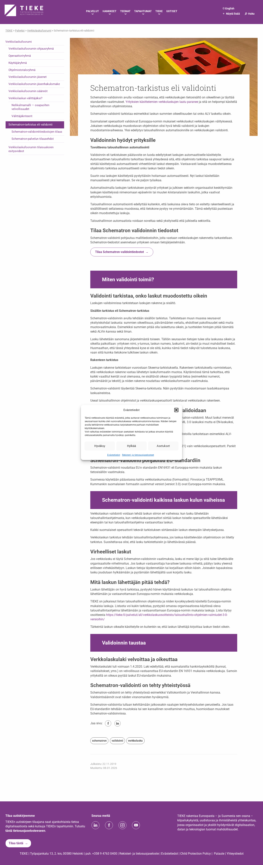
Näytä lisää (231, 13)
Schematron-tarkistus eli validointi (30, 124)
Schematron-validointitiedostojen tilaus (37, 131)
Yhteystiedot (235, 853)
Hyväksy (99, 446)
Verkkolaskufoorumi (18, 41)
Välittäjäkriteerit (22, 116)
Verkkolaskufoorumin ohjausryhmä (31, 48)
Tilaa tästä (16, 843)
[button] (176, 410)
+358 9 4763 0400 (104, 853)
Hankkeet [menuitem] (109, 11)
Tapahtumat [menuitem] (143, 11)
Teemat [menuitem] (125, 11)
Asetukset (163, 446)
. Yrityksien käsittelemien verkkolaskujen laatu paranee (161, 102)
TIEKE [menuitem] (159, 11)
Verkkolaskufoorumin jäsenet (27, 77)
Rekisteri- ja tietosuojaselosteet (138, 454)
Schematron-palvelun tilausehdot (33, 139)
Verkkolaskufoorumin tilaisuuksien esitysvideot (31, 149)
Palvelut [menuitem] (92, 11)
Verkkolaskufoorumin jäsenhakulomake (34, 84)
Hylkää (131, 446)
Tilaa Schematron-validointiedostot (119, 252)
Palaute (219, 853)
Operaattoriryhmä (19, 55)
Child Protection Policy (195, 853)
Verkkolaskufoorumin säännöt (28, 91)
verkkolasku (135, 740)
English (229, 8)
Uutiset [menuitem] (171, 11)
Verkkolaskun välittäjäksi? (25, 98)
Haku (249, 13)
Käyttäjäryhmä (17, 63)
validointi (117, 740)
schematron (99, 740)
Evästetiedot (113, 454)
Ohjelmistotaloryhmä (21, 70)
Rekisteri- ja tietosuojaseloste (139, 853)
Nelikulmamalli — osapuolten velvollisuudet (30, 107)
